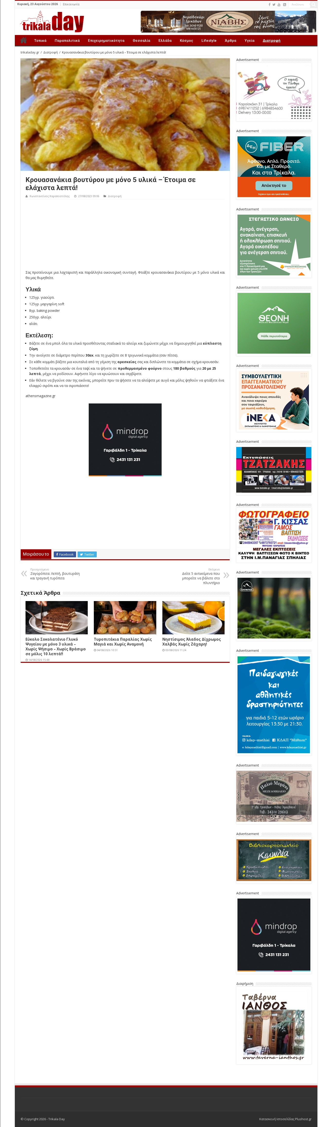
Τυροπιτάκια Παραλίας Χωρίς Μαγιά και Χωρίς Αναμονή (123, 641)
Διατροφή (271, 40)
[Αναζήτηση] (313, 4)
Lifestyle (209, 40)
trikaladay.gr (30, 52)
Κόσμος (186, 40)
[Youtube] (279, 5)
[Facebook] (269, 5)
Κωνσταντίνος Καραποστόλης (50, 196)
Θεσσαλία (141, 40)
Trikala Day (23, 40)
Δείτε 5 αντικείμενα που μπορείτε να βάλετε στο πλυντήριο (201, 576)
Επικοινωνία (71, 4)
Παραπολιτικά (67, 40)
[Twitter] (274, 5)
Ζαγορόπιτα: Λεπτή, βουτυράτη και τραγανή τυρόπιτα (55, 574)
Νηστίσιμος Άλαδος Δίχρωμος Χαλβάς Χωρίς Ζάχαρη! (191, 641)
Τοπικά (40, 40)
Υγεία (249, 40)
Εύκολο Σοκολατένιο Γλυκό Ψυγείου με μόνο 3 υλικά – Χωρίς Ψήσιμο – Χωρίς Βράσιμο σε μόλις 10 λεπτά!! (56, 646)
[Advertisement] (125, 236)
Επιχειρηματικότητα (106, 40)
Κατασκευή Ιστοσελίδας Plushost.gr (285, 1119)
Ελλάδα (165, 40)
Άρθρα (230, 40)
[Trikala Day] (50, 21)
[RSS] (285, 5)
